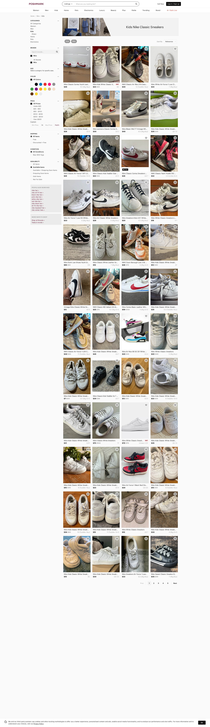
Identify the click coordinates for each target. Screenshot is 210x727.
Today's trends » (38, 222)
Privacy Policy (39, 724)
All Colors (37, 79)
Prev (142, 583)
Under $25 (37, 106)
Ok (202, 723)
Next (175, 583)
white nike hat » (37, 199)
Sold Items (37, 176)
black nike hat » (37, 195)
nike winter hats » (38, 210)
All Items (36, 136)
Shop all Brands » (38, 220)
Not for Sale (37, 179)
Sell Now (160, 4)
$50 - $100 (37, 111)
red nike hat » (37, 201)
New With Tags (38, 155)
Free (34, 139)
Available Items (38, 167)
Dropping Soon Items (41, 173)
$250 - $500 (38, 117)
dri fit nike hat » (37, 206)
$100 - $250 (38, 114)
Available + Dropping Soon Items (45, 170)
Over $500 (37, 119)
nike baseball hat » (39, 208)
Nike (38, 16)
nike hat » (35, 190)
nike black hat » (37, 203)
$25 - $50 (37, 109)
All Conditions (38, 152)
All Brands (37, 60)
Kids (43, 16)
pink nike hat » (37, 197)
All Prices (36, 104)
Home (32, 16)
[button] (68, 4)
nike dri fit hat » (37, 193)
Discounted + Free (39, 143)
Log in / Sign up (173, 4)
